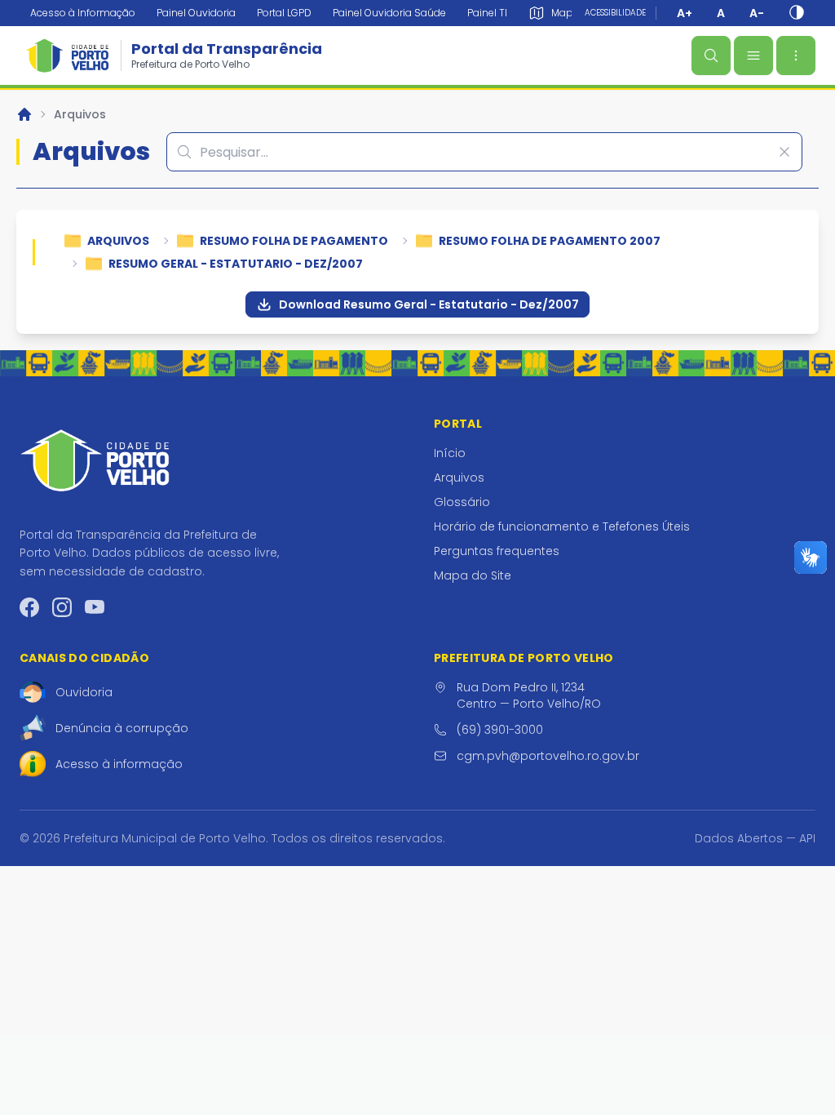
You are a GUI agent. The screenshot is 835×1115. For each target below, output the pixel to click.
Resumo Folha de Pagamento (294, 241)
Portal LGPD (284, 13)
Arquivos (80, 114)
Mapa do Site (472, 575)
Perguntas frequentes (496, 551)
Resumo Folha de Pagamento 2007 (549, 241)
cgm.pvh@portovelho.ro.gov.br (548, 756)
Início (450, 453)
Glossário (462, 502)
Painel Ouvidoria (196, 13)
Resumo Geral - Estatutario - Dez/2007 (235, 263)
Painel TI (487, 13)
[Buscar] (711, 55)
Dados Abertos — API (755, 838)
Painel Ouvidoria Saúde (389, 13)
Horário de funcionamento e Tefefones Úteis (562, 526)
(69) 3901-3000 (500, 730)
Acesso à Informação (82, 13)
